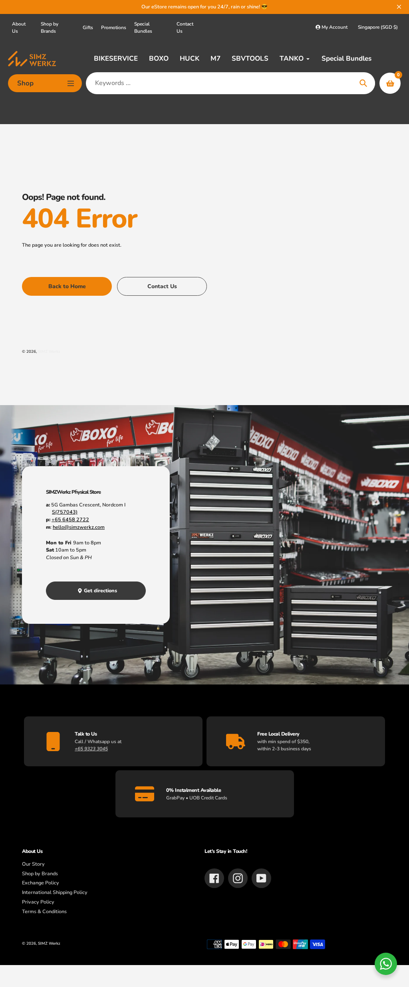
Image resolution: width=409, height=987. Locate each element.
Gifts (88, 27)
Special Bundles (143, 27)
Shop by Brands (49, 27)
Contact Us (185, 27)
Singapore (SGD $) (378, 27)
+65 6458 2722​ (70, 519)
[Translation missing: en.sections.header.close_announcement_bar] (399, 7)
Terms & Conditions (44, 911)
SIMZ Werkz (49, 351)
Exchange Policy (40, 882)
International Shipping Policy (54, 892)
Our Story (33, 863)
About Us (19, 27)
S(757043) (64, 511)
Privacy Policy (38, 901)
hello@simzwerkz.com (79, 527)
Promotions (113, 27)
